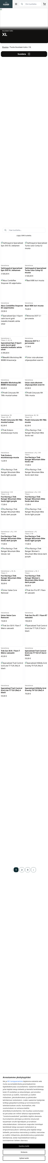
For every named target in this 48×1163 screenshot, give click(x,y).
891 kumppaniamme (15, 1081)
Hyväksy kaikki (24, 1146)
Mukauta (24, 1152)
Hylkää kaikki (24, 1158)
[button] (24, 54)
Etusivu (5, 47)
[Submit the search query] (22, 4)
